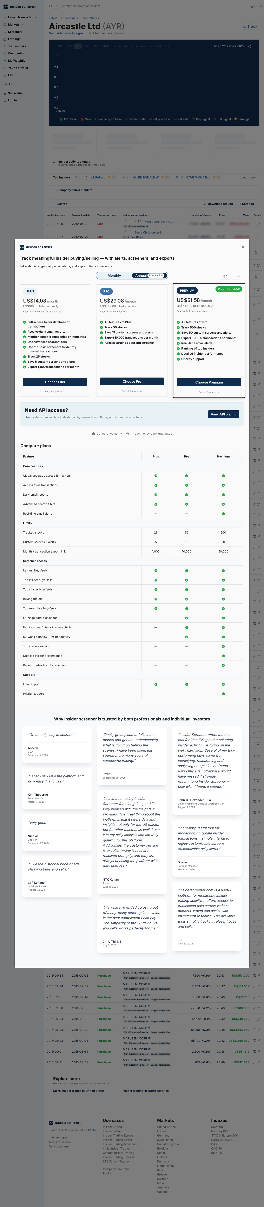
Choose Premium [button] (209, 382)
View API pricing (224, 414)
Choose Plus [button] (55, 382)
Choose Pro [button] (132, 381)
